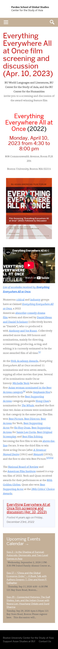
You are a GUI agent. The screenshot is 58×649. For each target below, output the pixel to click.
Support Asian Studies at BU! (19, 641)
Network (38, 454)
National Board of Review (23, 467)
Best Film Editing (32, 437)
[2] (47, 458)
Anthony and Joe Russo (23, 331)
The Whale (28, 405)
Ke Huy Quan (22, 428)
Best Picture (16, 419)
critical (20, 300)
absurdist (20, 313)
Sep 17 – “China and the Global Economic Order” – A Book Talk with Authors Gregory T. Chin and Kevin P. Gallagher (27, 577)
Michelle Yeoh (21, 383)
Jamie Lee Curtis (26, 432)
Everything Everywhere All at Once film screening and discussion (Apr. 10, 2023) (28, 508)
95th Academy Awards (24, 361)
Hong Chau (42, 401)
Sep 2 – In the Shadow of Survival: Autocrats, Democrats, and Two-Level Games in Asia (27, 555)
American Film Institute (21, 471)
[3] (50, 458)
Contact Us (45, 641)
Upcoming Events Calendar (23, 541)
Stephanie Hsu (41, 392)
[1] (39, 352)
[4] (52, 458)
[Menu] (5, 22)
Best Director (32, 419)
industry (35, 300)
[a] (24, 391)
